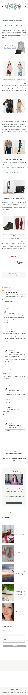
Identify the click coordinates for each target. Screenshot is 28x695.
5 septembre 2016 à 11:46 (13, 331)
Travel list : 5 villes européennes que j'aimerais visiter (20, 573)
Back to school (19, 25)
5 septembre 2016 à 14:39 (15, 352)
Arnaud (9, 329)
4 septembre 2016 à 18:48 (14, 313)
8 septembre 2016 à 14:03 (15, 390)
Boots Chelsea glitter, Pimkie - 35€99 (8, 234)
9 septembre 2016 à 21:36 (15, 425)
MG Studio (24, 692)
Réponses (7, 308)
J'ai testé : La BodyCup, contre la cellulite (19, 554)
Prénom (5, 639)
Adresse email (6, 633)
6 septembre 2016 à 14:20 (13, 371)
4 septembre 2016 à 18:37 (12, 292)
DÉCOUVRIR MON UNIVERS (14, 503)
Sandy (9, 311)
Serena (9, 369)
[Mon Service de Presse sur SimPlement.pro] (6, 517)
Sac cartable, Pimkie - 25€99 (20, 198)
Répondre (4, 305)
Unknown (8, 290)
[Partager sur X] (11, 275)
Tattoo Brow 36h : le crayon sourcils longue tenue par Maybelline (20, 593)
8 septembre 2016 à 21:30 (13, 409)
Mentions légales (14, 689)
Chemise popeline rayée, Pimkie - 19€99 (9, 79)
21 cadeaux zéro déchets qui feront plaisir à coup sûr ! (19, 534)
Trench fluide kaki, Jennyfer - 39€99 (9, 198)
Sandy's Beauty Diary (11, 692)
